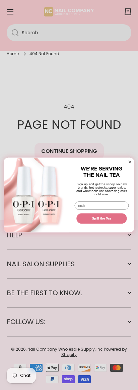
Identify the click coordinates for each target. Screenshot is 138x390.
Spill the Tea (101, 218)
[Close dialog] (130, 162)
